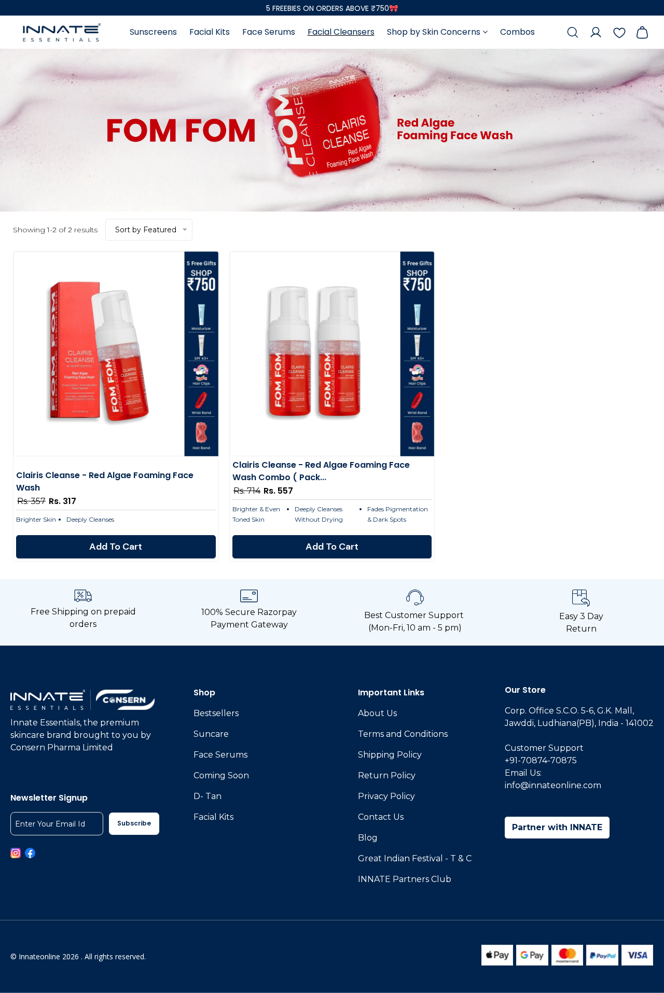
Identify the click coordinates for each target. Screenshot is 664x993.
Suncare (211, 734)
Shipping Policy (390, 755)
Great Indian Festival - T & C (415, 858)
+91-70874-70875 (541, 760)
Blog (368, 838)
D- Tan (207, 796)
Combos (517, 32)
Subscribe (134, 823)
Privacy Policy (386, 796)
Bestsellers (216, 713)
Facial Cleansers (341, 32)
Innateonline (39, 956)
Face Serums (268, 32)
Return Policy (387, 775)
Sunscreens (153, 32)
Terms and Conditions (403, 734)
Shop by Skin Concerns (434, 32)
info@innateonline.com (553, 785)
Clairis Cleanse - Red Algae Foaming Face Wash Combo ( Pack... (321, 471)
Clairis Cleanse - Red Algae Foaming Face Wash (104, 481)
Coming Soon (221, 775)
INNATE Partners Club (404, 879)
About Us (377, 713)
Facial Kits (209, 32)
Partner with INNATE (557, 827)
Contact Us (381, 817)
